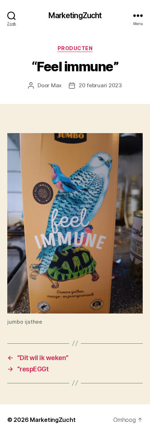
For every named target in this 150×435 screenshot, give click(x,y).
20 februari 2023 (100, 85)
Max (56, 85)
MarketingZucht (75, 15)
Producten (75, 48)
